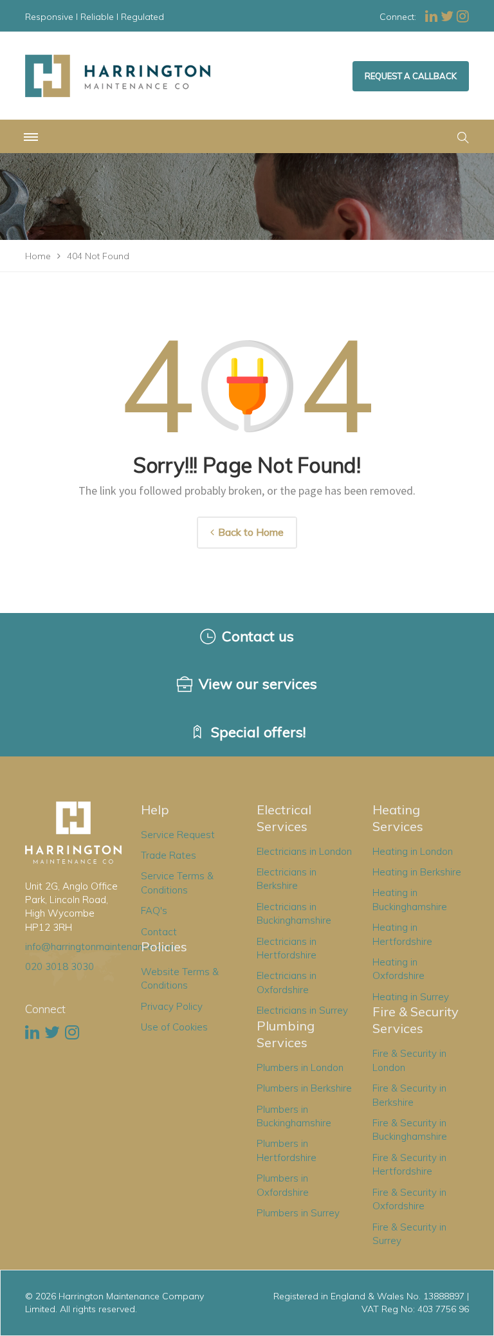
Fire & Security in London (409, 1060)
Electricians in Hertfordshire (286, 948)
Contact (159, 932)
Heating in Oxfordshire (398, 969)
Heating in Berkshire (416, 872)
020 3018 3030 (59, 966)
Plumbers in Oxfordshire (283, 1185)
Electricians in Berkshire (286, 879)
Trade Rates (168, 855)
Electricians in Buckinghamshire (294, 913)
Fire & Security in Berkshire (409, 1095)
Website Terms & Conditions (180, 978)
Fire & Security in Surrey (409, 1234)
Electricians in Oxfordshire (286, 982)
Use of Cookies (174, 1027)
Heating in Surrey (410, 997)
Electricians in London (304, 851)
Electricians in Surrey (302, 1010)
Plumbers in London (300, 1067)
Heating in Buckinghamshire (409, 899)
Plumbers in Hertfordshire (286, 1150)
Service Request (178, 834)
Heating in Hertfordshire (402, 934)
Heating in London (412, 851)
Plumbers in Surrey (298, 1213)
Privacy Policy (172, 1006)
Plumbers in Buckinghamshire (294, 1116)
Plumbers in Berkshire (304, 1088)
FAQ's (154, 910)
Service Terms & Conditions (177, 882)
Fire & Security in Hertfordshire (409, 1164)
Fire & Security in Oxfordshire (409, 1199)
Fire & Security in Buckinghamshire (409, 1129)
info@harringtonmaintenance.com (100, 946)
